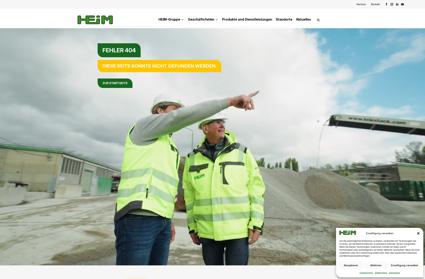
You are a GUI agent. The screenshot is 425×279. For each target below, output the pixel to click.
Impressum (394, 273)
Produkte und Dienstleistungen (247, 19)
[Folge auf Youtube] (402, 4)
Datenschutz (381, 273)
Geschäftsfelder (201, 19)
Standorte (284, 19)
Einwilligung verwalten (404, 265)
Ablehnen (376, 265)
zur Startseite (115, 83)
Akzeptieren (351, 265)
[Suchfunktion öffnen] (316, 20)
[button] (418, 233)
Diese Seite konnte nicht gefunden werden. (159, 66)
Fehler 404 (119, 50)
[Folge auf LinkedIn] (397, 4)
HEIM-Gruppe (169, 19)
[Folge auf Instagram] (391, 4)
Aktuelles (303, 19)
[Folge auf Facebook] (386, 4)
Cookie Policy (366, 273)
